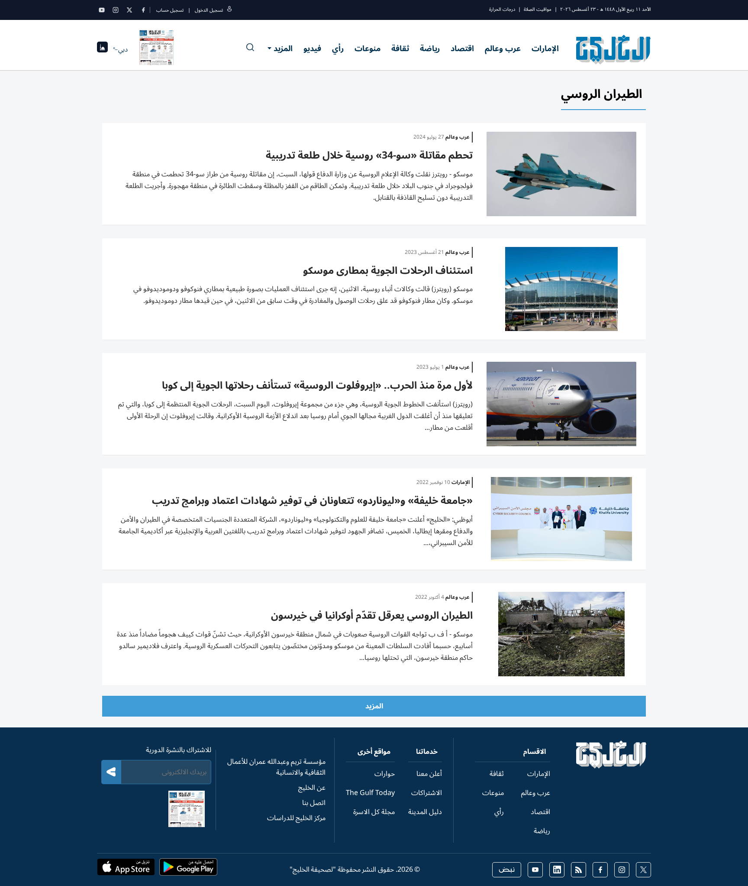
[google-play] (188, 869)
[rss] (578, 870)
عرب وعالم (503, 48)
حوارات (384, 773)
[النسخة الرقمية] (157, 49)
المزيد (283, 48)
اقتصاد (462, 48)
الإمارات (545, 48)
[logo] (613, 49)
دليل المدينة (425, 812)
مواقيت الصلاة (537, 9)
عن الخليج (312, 787)
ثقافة (400, 48)
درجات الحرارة (502, 9)
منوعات (367, 48)
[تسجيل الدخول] (229, 10)
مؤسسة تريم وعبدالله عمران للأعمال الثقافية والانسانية (276, 767)
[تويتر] (129, 10)
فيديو (312, 48)
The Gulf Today (370, 792)
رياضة (430, 48)
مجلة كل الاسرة (374, 812)
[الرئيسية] (611, 766)
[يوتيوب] (102, 10)
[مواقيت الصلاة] (102, 50)
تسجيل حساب (170, 10)
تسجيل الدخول (209, 10)
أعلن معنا (429, 773)
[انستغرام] (116, 10)
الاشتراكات (426, 792)
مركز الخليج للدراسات (296, 818)
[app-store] (126, 869)
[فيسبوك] (143, 10)
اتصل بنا (314, 802)
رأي (338, 48)
